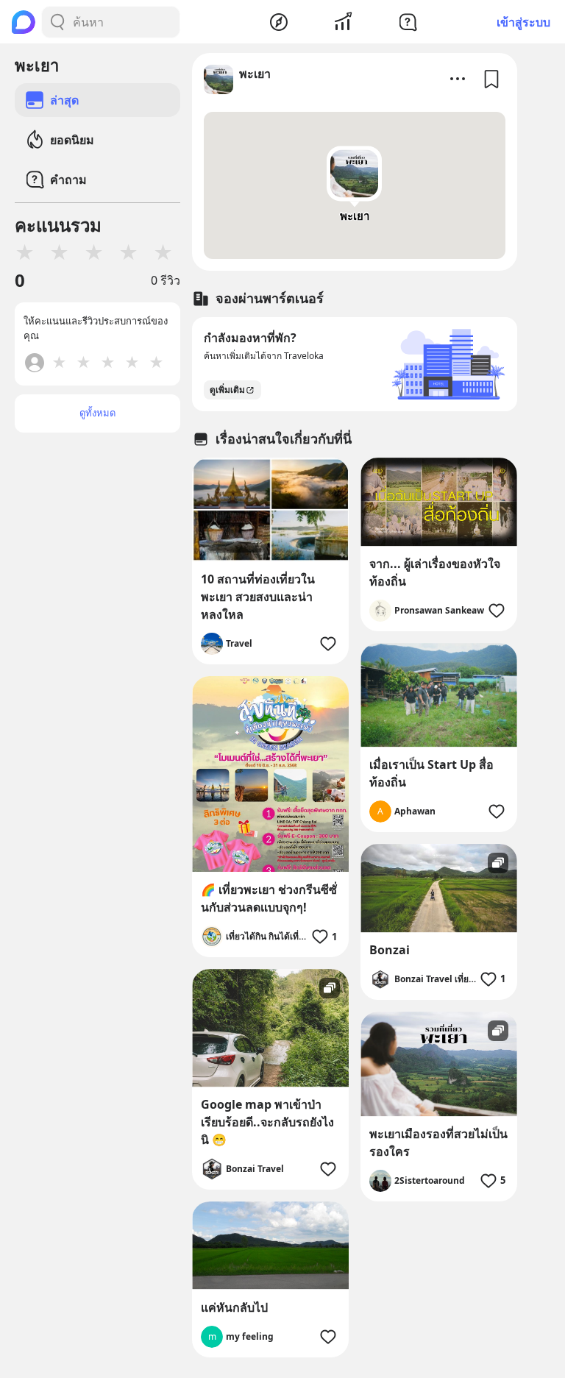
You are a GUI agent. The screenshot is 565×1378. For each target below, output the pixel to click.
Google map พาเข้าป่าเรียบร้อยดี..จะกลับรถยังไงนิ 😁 (267, 1122)
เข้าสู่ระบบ (523, 22)
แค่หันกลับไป (234, 1307)
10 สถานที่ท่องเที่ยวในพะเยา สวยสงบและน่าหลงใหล (258, 596)
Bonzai (389, 950)
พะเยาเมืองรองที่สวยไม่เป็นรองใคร (438, 1142)
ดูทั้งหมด (97, 412)
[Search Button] (57, 22)
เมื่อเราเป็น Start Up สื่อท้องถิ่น (431, 773)
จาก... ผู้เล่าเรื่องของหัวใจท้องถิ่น (434, 572)
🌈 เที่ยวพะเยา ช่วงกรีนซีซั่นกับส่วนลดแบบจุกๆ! (269, 898)
